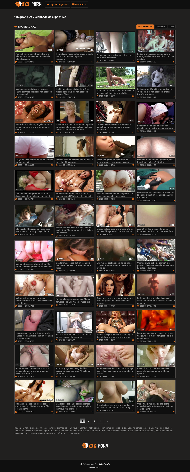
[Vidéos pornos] (28, 6)
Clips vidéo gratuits (59, 4)
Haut (172, 27)
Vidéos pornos (88, 464)
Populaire (161, 27)
